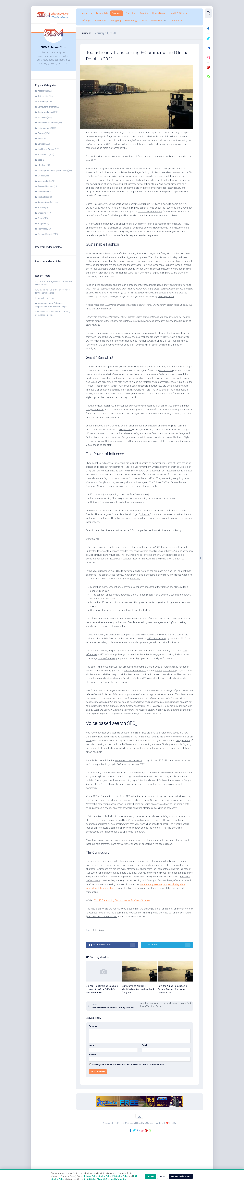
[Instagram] (208, 57)
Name (92, 1045)
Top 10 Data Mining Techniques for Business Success (122, 900)
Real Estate (43, 197)
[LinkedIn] (208, 48)
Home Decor (43, 154)
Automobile (43, 96)
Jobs (40, 160)
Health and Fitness (46, 149)
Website (92, 1055)
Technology (43, 229)
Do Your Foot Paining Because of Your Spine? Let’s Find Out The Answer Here (102, 989)
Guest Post (157, 20)
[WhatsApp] (208, 77)
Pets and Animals (45, 186)
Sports (41, 218)
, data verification (105, 888)
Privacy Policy (91, 1176)
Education (42, 117)
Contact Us (176, 20)
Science (41, 207)
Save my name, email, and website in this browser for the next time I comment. (128, 1064)
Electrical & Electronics (48, 123)
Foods (40, 139)
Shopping (42, 213)
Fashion (41, 133)
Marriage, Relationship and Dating (53, 170)
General (41, 144)
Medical (41, 176)
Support (41, 223)
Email (145, 1045)
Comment (94, 1026)
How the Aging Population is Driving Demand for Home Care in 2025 (172, 989)
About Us (87, 13)
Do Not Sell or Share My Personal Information (104, 1179)
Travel (144, 20)
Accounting (43, 91)
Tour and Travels (45, 234)
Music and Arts (44, 181)
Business (42, 101)
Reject (162, 1176)
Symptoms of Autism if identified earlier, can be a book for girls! (138, 989)
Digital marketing (45, 112)
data (165, 884)
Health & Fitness (178, 13)
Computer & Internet (47, 107)
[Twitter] (208, 38)
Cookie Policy (105, 1176)
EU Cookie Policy (120, 1176)
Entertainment (44, 128)
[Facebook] (208, 28)
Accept (151, 1176)
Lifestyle (41, 165)
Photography (43, 192)
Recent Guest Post (46, 202)
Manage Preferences (180, 1176)
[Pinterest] (208, 67)
